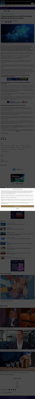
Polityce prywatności (12, 193)
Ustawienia (17, 208)
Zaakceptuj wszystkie (17, 206)
